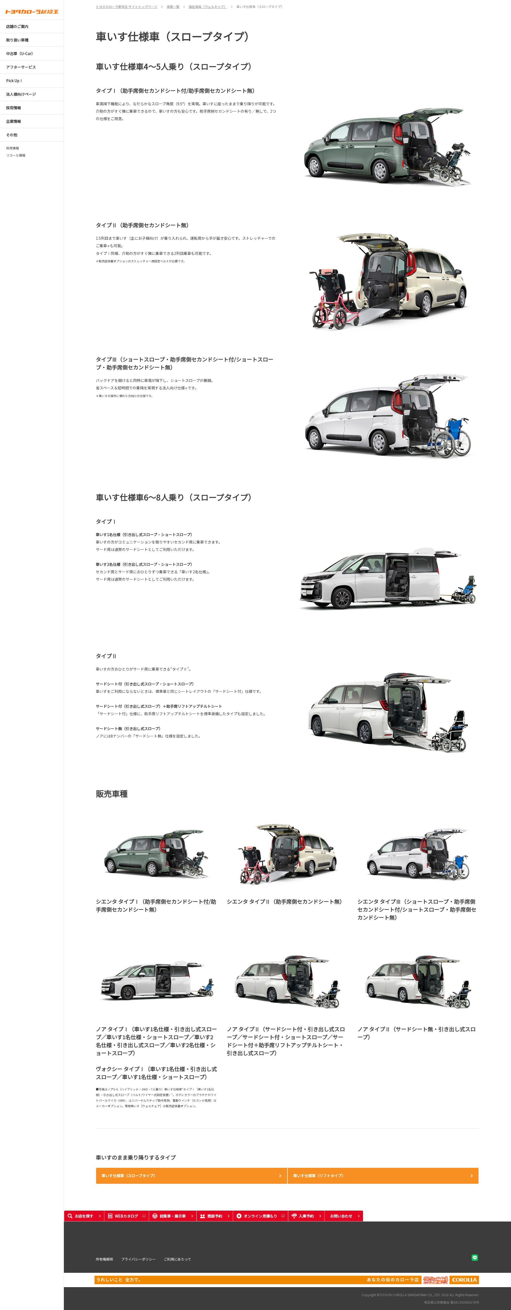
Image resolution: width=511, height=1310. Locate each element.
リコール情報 (15, 155)
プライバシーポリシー (138, 1259)
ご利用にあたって (177, 1259)
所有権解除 (104, 1259)
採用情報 (12, 148)
